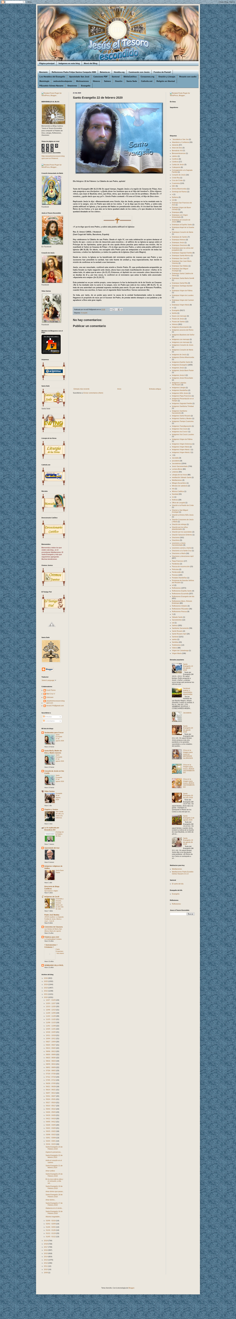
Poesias (175, 575)
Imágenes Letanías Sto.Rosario (179, 384)
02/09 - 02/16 (51, 1221)
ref (173, 585)
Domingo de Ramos (179, 192)
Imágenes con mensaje (180, 339)
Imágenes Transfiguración (181, 426)
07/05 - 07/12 (51, 1080)
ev (173, 308)
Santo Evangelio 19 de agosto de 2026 (188, 841)
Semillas (175, 642)
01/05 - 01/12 (51, 1237)
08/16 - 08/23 (51, 1061)
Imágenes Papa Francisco (181, 396)
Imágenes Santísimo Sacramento (179, 412)
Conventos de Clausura (53, 927)
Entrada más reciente (81, 389)
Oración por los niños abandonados (180, 528)
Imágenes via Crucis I (180, 432)
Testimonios (176, 645)
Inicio (119, 389)
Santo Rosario (177, 631)
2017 (46, 1247)
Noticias (175, 500)
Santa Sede (131, 81)
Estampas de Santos (179, 237)
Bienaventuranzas (178, 153)
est (173, 200)
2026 (46, 978)
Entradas (48, 717)
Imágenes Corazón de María (182, 350)
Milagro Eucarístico (179, 483)
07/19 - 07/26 (51, 1074)
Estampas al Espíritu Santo (182, 225)
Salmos (107, 81)
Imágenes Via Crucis (179, 429)
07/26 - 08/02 (51, 1071)
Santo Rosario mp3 (179, 634)
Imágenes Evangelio (179, 365)
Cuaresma (176, 183)
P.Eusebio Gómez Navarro (51, 86)
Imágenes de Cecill (51, 897)
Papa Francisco (178, 561)
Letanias (175, 472)
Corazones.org (147, 77)
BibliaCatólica (130, 77)
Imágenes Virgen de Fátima (182, 439)
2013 (46, 1260)
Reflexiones (176, 588)
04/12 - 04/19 (51, 1119)
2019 (46, 1241)
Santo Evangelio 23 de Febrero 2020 (54, 1148)
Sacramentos (177, 620)
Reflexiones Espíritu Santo (182, 591)
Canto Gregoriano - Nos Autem (60, 951)
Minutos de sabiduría (180, 486)
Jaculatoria (187, 713)
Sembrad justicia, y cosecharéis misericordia (187, 691)
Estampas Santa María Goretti (183, 278)
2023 (46, 988)
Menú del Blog (90, 63)
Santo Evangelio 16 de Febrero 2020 (54, 1212)
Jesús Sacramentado (180, 466)
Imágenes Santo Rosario (181, 416)
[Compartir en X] (116, 309)
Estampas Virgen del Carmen (183, 300)
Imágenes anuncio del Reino (182, 330)
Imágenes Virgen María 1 (181, 450)
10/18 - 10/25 (51, 1032)
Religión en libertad (166, 81)
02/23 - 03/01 (51, 1141)
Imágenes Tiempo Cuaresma (183, 421)
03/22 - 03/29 (51, 1128)
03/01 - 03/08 (51, 1138)
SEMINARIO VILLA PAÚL (54, 965)
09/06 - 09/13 (51, 1051)
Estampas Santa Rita (180, 283)
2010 (46, 1269)
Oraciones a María (179, 553)
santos (174, 639)
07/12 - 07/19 (51, 1077)
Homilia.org (119, 72)
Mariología (44, 81)
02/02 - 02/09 (51, 1224)
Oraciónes (176, 540)
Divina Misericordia (179, 189)
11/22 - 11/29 (51, 1016)
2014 (46, 1257)
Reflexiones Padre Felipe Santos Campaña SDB (74, 72)
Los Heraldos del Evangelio (52, 77)
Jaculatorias (176, 463)
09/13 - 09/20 (51, 1048)
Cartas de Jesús (178, 165)
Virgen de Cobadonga (180, 650)
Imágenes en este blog (69, 63)
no (173, 497)
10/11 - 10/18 (51, 1035)
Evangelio (85, 86)
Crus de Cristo (177, 180)
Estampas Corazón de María (182, 232)
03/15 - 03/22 (51, 1131)
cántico (174, 156)
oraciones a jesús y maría (181, 548)
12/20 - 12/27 (51, 1003)
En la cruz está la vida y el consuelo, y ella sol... (54, 1181)
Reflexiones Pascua (179, 612)
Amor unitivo (50, 1171)
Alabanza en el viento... (54, 1208)
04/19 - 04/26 (51, 1115)
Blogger (131, 1288)
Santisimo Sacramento (180, 628)
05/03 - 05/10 (51, 1109)
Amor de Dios (177, 148)
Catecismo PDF (100, 77)
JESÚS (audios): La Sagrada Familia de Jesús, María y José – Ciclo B (54, 919)
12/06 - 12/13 (51, 1010)
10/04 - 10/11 (51, 1038)
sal (173, 623)
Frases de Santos (178, 322)
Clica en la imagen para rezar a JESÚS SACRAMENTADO (188, 769)
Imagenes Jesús (178, 368)
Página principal (46, 63)
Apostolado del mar (52, 848)
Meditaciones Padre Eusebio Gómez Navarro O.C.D (182, 873)
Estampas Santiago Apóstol (182, 286)
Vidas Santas (49, 791)
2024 (46, 984)
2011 (46, 1266)
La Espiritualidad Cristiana (52, 939)
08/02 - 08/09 (51, 1067)
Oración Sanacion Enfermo (182, 535)
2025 (46, 981)
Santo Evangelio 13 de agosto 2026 (188, 667)
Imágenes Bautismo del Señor (183, 335)
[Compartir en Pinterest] (121, 309)
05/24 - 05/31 (51, 1099)
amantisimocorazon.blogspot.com (55, 702)
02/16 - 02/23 (51, 1144)
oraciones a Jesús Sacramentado (178, 544)
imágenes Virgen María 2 (181, 452)
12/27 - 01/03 (51, 1000)
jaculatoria (176, 461)
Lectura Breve (177, 469)
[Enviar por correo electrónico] (111, 309)
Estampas (175, 212)
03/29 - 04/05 (51, 1125)
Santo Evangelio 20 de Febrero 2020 (54, 1175)
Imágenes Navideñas (180, 390)
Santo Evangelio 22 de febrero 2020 (54, 1156)
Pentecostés (176, 572)
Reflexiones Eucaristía (180, 594)
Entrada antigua (155, 389)
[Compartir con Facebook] (118, 309)
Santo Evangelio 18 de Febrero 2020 (54, 1196)
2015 (46, 1253)
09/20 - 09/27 (51, 1045)
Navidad (175, 494)
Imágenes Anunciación (180, 327)
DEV (173, 186)
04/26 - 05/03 (51, 1112)
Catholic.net (146, 81)
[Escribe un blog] (113, 309)
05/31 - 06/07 (51, 1096)
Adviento (175, 145)
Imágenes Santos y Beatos (182, 418)
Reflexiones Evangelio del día (183, 596)
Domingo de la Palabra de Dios (60, 834)
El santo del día (177, 884)
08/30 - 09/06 (51, 1055)
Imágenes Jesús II (178, 375)
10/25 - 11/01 (51, 1029)
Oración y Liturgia (166, 77)
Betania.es (105, 72)
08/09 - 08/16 (51, 1064)
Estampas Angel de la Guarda (183, 227)
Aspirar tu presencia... (54, 1152)
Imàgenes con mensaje (180, 342)
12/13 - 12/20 (51, 1006)
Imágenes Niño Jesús (180, 393)
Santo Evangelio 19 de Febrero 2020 (54, 1187)
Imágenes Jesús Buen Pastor (183, 370)
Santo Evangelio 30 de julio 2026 (188, 796)
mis (173, 489)
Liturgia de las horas (179, 475)
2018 (46, 1244)
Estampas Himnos (178, 240)
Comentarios (50, 721)
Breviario (43, 72)
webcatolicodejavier (62, 81)
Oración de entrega (179, 524)
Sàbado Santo (177, 617)
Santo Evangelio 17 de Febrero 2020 (54, 1204)
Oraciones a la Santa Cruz (181, 551)
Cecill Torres (51, 690)
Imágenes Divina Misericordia (183, 357)
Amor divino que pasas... (55, 1191)
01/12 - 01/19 (51, 1233)
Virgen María (177, 653)
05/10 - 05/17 (51, 1106)
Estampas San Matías (180, 266)
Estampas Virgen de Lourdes (183, 295)
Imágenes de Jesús (179, 355)
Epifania (175, 197)
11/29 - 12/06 (51, 1013)
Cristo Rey (176, 178)
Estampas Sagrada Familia (182, 253)
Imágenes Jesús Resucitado (182, 378)
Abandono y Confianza (180, 142)
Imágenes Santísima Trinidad (183, 406)
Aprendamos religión (51, 891)
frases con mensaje (179, 316)
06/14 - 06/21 (51, 1090)
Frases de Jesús (178, 319)
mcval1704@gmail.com (55, 706)
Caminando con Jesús (139, 72)
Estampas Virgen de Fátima (182, 291)
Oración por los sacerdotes (182, 532)
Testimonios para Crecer (54, 733)
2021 (46, 994)
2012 (46, 1263)
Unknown (49, 697)
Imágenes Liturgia (178, 388)
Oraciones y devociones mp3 (183, 556)
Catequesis (176, 167)
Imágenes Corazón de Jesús (182, 345)
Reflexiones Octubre (179, 606)
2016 (46, 1250)
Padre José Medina (51, 915)
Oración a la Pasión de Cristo (183, 505)
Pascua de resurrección (181, 566)
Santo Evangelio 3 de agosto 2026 (188, 818)
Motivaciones (82, 81)
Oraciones (72, 86)
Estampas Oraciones (179, 245)
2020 (46, 997)
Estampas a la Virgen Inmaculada (180, 216)
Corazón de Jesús (178, 175)
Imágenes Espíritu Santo (181, 362)
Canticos (175, 159)
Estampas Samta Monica (181, 256)
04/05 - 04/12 (51, 1122)
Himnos (96, 81)
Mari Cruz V (50, 694)
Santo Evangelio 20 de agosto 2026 (188, 729)
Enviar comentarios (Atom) (93, 393)
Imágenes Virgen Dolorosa (182, 444)
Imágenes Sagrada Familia (182, 403)
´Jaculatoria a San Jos (180, 139)
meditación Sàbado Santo (181, 477)
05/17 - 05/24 (51, 1103)
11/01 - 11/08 (51, 1026)
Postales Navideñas (179, 578)
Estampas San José (179, 258)
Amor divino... (51, 1200)
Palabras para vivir (51, 937)
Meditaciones (177, 480)
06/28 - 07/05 (51, 1083)
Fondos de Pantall (162, 72)
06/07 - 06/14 (51, 1093)
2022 (46, 991)
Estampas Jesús (178, 243)
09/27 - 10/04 (51, 1042)
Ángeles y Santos (51, 809)
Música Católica (178, 491)
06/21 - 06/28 (51, 1087)
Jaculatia (175, 458)
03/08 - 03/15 (51, 1135)
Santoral (116, 77)
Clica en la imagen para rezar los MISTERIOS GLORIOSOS (188, 754)
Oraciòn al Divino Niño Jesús (183, 515)
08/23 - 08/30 (51, 1058)
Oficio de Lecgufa (178, 503)
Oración (118, 81)
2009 (46, 1273)
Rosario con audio (188, 77)
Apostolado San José (79, 77)
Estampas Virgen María (180, 305)
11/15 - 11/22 (51, 1019)
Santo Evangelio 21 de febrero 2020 (54, 1167)
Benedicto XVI (177, 151)
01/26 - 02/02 (51, 1227)
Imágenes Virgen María (180, 447)
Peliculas (175, 569)
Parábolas (176, 564)
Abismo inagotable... (53, 1217)
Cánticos (175, 162)
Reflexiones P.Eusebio (180, 609)
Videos (174, 648)
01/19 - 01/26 (51, 1230)
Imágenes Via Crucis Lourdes (183, 434)
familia (174, 313)
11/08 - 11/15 (51, 1022)
